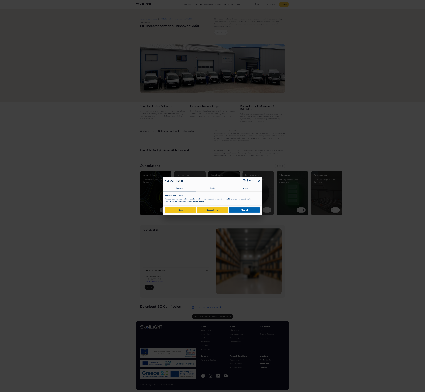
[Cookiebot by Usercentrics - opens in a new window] (244, 181)
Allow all (244, 210)
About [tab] (245, 188)
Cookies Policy (197, 201)
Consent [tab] (179, 188)
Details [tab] (212, 188)
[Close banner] (259, 181)
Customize (211, 210)
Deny (181, 210)
